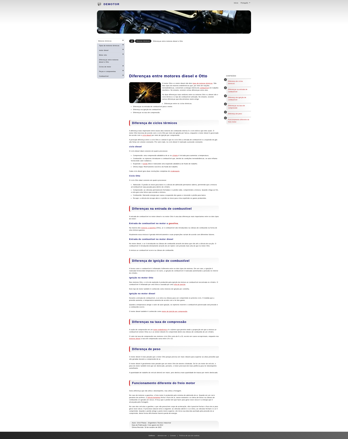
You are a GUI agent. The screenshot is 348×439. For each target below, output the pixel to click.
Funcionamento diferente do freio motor (238, 121)
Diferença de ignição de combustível (237, 99)
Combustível (104, 76)
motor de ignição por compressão (174, 311)
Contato (173, 435)
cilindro (175, 155)
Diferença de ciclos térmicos (235, 82)
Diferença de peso (235, 114)
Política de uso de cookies (189, 435)
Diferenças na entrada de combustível (237, 90)
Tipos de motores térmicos (109, 46)
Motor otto (103, 55)
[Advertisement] (189, 57)
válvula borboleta (153, 397)
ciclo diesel (146, 135)
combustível (204, 88)
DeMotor (112, 4)
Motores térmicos (105, 41)
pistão (145, 164)
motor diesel (103, 50)
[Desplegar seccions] (122, 41)
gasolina (173, 223)
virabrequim (174, 171)
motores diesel (134, 338)
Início (236, 3)
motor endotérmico (160, 329)
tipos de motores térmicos (203, 83)
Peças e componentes (107, 71)
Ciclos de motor (105, 67)
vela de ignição (179, 284)
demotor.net (162, 435)
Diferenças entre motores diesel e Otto (108, 61)
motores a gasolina (148, 228)
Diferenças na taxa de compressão (236, 107)
